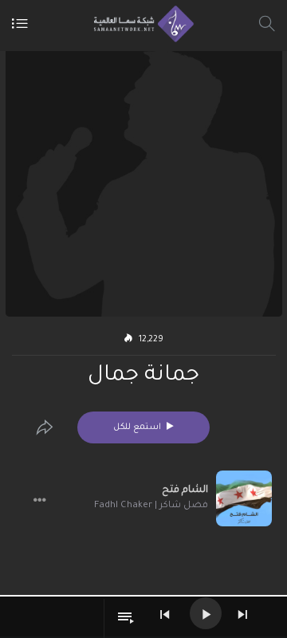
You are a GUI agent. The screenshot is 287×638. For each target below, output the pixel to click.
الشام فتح (185, 490)
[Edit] (44, 427)
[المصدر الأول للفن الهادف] (140, 24)
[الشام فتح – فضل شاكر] (244, 498)
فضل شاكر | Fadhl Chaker (151, 506)
